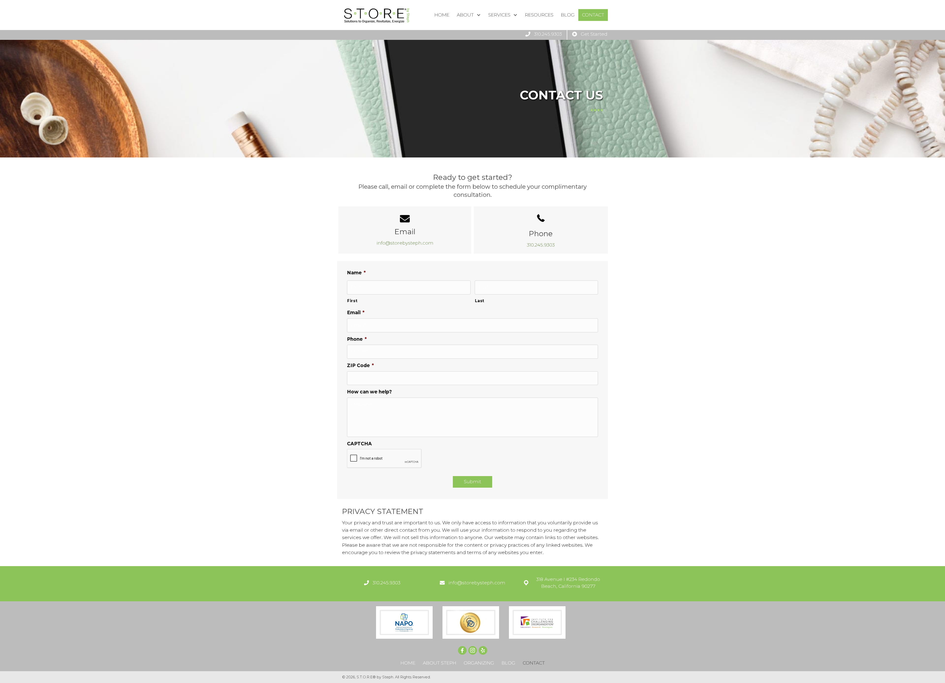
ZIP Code (360, 365)
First (352, 300)
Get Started (594, 34)
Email (355, 312)
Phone (357, 339)
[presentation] (384, 458)
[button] (478, 14)
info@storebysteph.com (405, 243)
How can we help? (369, 392)
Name (356, 273)
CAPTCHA (359, 444)
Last (480, 300)
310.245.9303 (548, 34)
